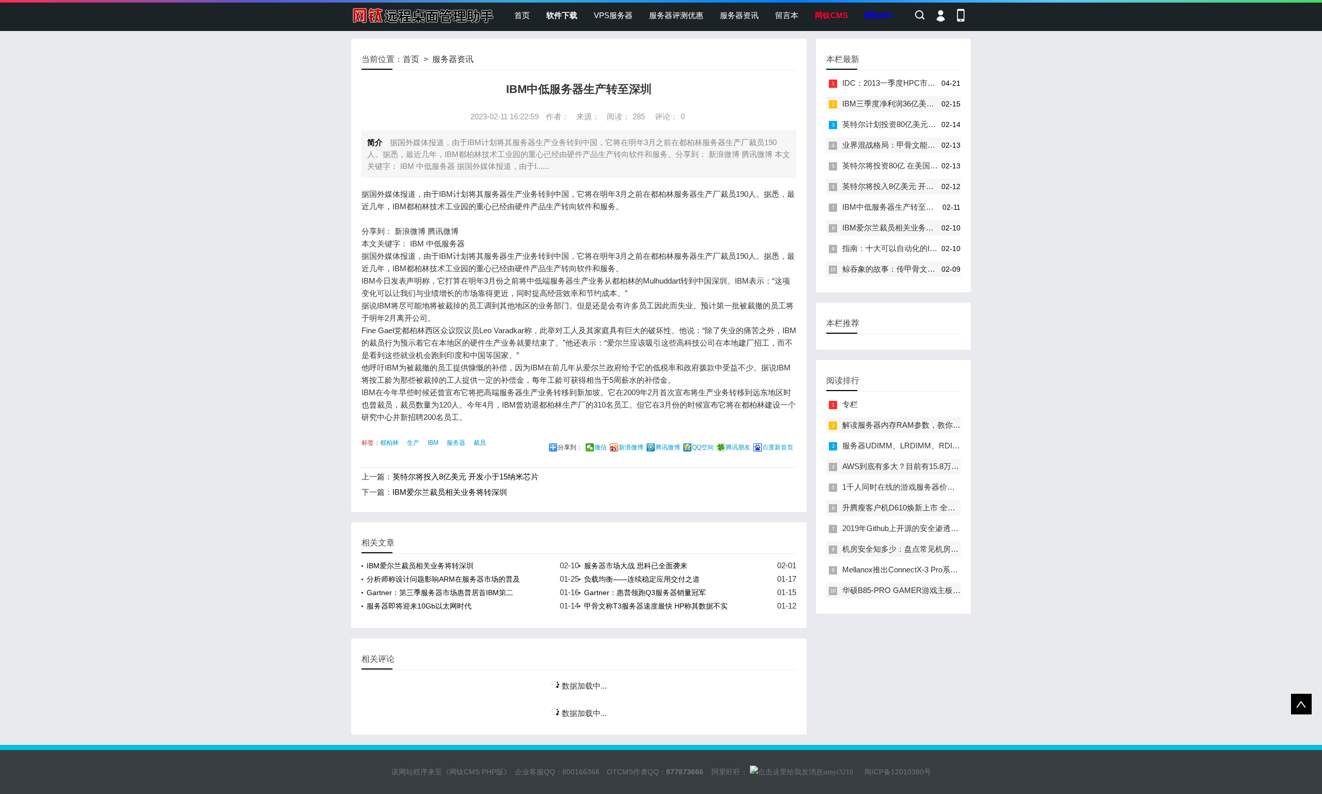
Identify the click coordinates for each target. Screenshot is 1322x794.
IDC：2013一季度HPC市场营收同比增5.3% (916, 83)
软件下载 (561, 15)
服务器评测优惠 (676, 15)
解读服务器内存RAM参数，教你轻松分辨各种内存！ (932, 425)
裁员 (480, 442)
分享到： (570, 447)
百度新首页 (777, 447)
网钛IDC (878, 15)
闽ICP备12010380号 (897, 772)
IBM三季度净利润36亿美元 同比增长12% (912, 103)
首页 (522, 15)
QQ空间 (703, 447)
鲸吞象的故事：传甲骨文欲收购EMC (905, 268)
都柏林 (389, 442)
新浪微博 (631, 447)
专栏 (850, 404)
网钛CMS (831, 15)
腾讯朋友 (738, 447)
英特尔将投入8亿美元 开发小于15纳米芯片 (465, 476)
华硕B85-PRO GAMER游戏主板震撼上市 (913, 590)
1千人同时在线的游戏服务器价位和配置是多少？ (925, 486)
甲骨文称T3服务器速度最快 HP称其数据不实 (656, 606)
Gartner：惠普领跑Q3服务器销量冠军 (645, 592)
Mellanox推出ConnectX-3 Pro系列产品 (907, 569)
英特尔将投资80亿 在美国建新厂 (897, 165)
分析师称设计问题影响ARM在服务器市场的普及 (443, 579)
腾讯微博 (667, 447)
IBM (433, 442)
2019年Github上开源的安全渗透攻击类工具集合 (923, 528)
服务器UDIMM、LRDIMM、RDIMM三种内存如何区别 (935, 445)
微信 (600, 447)
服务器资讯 (739, 15)
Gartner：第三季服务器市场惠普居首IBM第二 (440, 592)
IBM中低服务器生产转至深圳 (891, 207)
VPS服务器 (613, 15)
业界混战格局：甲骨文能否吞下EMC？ (909, 145)
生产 (413, 442)
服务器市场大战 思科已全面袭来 (635, 566)
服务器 (456, 442)
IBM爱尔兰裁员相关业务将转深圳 (449, 492)
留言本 (786, 15)
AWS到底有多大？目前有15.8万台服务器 (912, 466)
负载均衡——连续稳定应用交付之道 (642, 579)
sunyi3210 (838, 772)
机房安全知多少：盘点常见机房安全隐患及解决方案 (931, 548)
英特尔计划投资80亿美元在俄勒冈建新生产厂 (920, 124)
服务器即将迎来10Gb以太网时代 (419, 606)
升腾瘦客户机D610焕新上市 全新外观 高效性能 (923, 507)
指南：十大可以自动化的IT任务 (896, 248)
